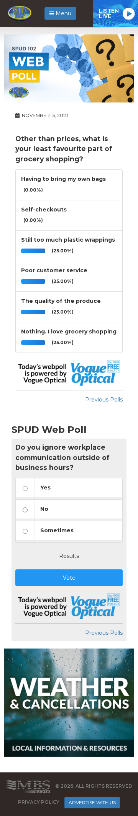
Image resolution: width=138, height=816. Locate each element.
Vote (69, 577)
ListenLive (109, 13)
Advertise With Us (92, 802)
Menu (62, 13)
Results (69, 556)
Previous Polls (104, 399)
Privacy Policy (38, 802)
